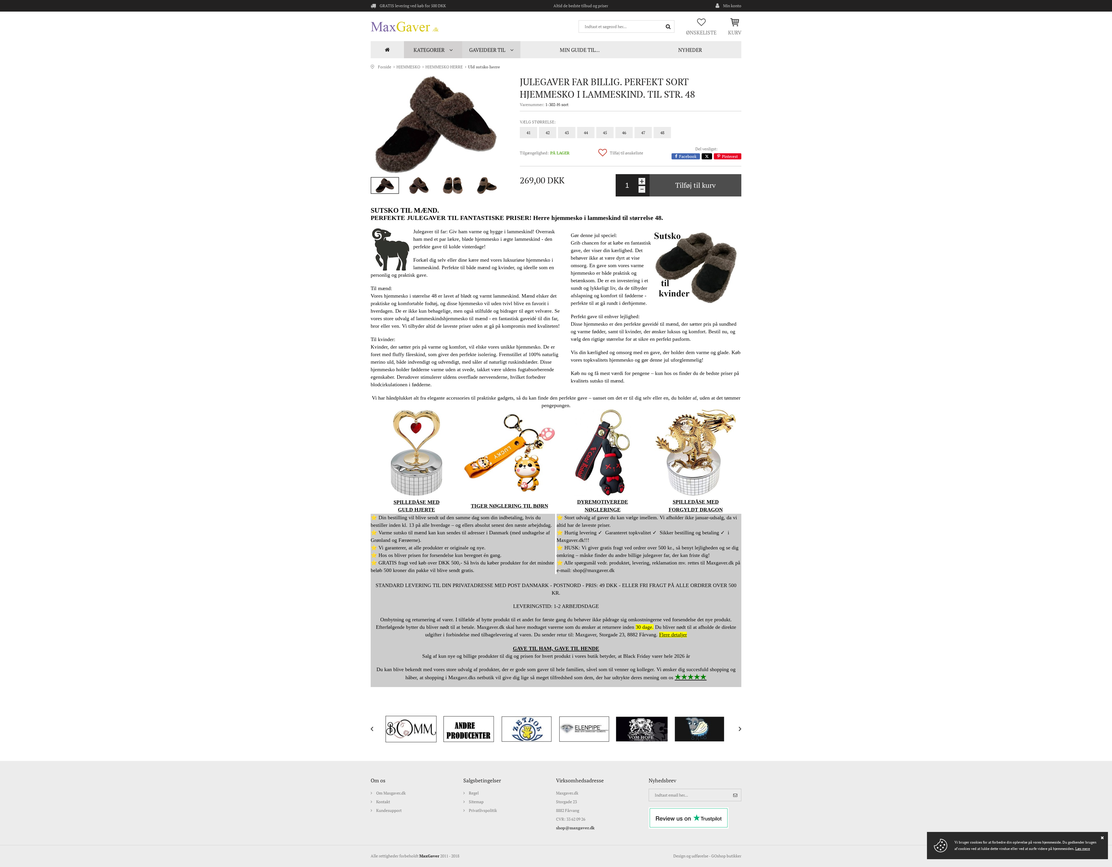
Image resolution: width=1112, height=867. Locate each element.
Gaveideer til (487, 49)
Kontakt (383, 801)
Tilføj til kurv (695, 185)
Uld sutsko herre (484, 67)
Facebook (687, 156)
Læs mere (1082, 848)
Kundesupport (389, 810)
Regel (474, 793)
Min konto (732, 5)
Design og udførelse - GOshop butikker (707, 856)
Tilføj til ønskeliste (626, 153)
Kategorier (429, 49)
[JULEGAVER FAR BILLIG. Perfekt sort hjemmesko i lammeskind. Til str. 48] (436, 124)
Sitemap (476, 801)
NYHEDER (690, 49)
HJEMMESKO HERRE (444, 67)
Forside (387, 49)
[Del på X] (707, 156)
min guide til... (580, 49)
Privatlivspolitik (483, 810)
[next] (735, 729)
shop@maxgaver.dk (575, 827)
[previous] (376, 729)
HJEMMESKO (408, 67)
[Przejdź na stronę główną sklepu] (405, 27)
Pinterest (730, 156)
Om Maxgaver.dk (391, 793)
